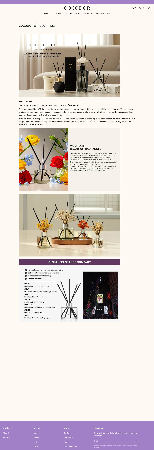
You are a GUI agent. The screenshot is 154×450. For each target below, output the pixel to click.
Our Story (67, 433)
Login (35, 433)
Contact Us (37, 446)
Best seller (6, 437)
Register (36, 437)
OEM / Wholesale (70, 446)
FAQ (35, 442)
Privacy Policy (126, 446)
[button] (46, 13)
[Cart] (149, 8)
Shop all (6, 433)
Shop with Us (68, 437)
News (65, 442)
